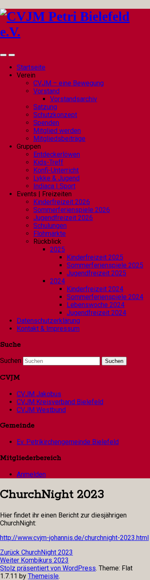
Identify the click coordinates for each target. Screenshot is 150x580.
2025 (57, 249)
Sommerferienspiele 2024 (105, 297)
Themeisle (43, 576)
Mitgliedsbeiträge (59, 138)
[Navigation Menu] (11, 55)
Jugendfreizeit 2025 (96, 273)
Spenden (46, 123)
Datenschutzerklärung (48, 321)
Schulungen (50, 226)
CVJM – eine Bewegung (68, 83)
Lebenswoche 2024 (96, 305)
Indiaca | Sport (54, 186)
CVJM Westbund (41, 410)
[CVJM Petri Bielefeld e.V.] (75, 31)
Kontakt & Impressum (48, 328)
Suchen (10, 361)
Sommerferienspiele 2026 (71, 210)
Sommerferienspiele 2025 (105, 265)
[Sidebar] (3, 55)
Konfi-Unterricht (56, 170)
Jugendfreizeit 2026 (63, 218)
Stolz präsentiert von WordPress (48, 568)
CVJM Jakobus (39, 394)
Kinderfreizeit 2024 (95, 289)
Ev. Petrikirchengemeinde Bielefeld (68, 442)
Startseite (31, 67)
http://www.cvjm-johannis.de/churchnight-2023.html (74, 538)
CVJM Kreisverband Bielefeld (60, 402)
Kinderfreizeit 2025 (95, 257)
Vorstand (46, 91)
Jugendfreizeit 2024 (96, 313)
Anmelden (31, 474)
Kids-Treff (48, 162)
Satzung (45, 107)
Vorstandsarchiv (73, 99)
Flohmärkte (49, 234)
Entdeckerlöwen (56, 154)
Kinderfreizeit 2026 (61, 202)
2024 (57, 281)
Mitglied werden (57, 131)
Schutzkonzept (55, 115)
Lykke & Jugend (56, 178)
